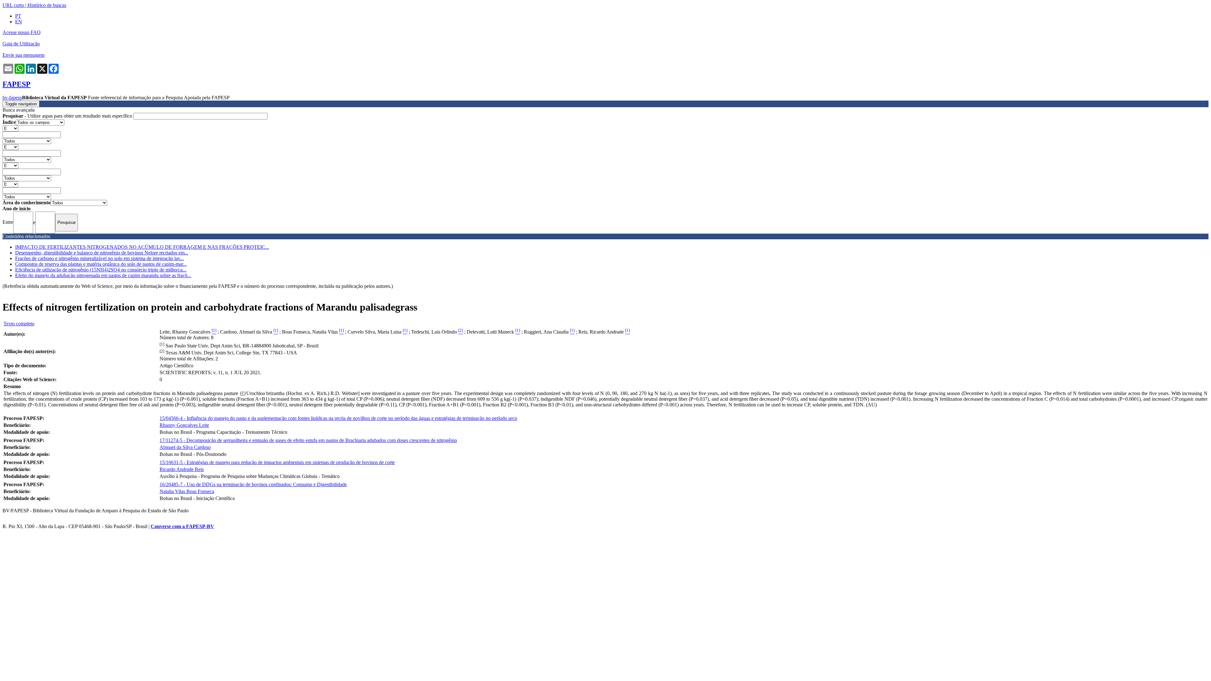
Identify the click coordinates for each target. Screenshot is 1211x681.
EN (18, 21)
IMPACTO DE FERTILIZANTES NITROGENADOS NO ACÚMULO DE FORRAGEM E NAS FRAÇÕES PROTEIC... (142, 247)
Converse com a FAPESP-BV (182, 526)
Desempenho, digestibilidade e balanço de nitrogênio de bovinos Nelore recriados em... (101, 252)
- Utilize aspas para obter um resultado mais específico (68, 116)
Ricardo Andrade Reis (182, 469)
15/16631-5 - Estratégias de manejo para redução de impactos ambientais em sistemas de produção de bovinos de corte (277, 462)
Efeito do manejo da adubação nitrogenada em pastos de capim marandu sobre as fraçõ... (103, 275)
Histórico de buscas (46, 5)
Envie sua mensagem (23, 55)
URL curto (13, 5)
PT (18, 16)
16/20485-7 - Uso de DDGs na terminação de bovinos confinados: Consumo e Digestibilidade (253, 484)
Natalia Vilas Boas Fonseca (187, 491)
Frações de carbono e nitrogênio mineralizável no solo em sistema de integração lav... (99, 258)
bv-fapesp (12, 97)
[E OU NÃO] (10, 128)
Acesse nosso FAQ (22, 32)
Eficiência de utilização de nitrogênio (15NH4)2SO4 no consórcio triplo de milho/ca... (100, 269)
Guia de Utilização (21, 43)
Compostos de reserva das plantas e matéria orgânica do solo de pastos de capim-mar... (101, 264)
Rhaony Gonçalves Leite (184, 425)
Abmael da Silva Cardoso (185, 447)
